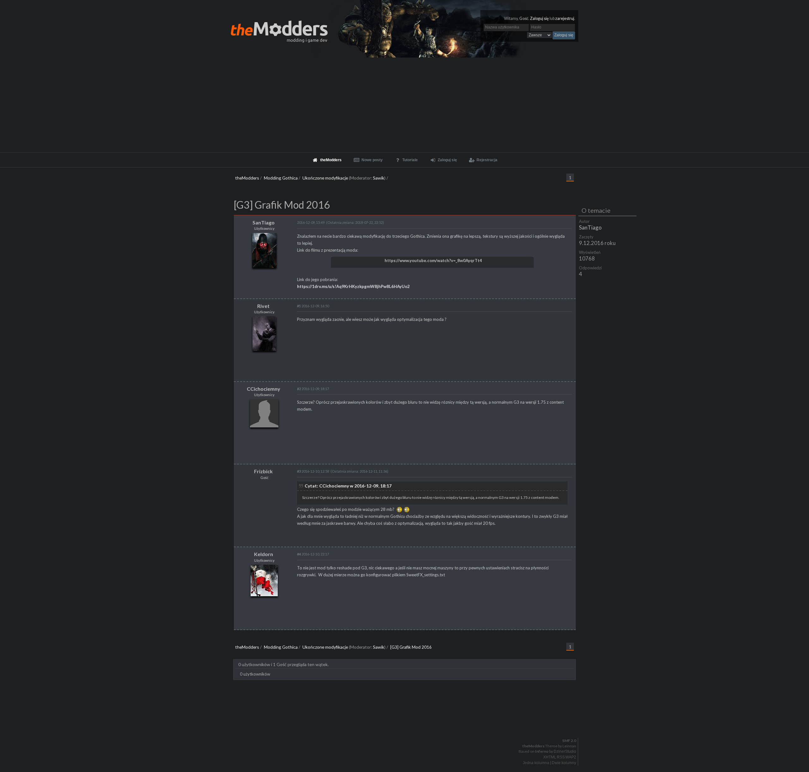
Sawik (378, 178)
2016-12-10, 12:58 (313, 471)
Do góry (407, 724)
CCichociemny (263, 389)
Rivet (263, 306)
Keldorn (263, 554)
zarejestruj (564, 18)
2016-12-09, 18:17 (313, 389)
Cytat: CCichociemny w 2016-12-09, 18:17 (348, 485)
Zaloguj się (539, 18)
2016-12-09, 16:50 (313, 306)
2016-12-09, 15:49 (311, 222)
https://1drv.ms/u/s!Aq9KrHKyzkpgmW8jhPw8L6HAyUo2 (353, 286)
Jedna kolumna (536, 763)
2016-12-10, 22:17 (313, 554)
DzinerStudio (565, 751)
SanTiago (590, 227)
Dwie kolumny (564, 763)
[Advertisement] (404, 105)
